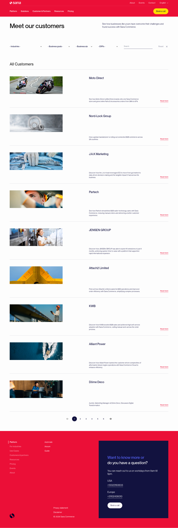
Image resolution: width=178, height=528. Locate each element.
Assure (47, 446)
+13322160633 (115, 485)
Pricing (71, 11)
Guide (47, 451)
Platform (13, 11)
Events (142, 3)
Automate (48, 442)
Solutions (25, 11)
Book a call (160, 11)
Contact (151, 3)
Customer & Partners (41, 11)
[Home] (15, 3)
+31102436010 (114, 496)
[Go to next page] (110, 418)
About (132, 3)
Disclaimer (57, 512)
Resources (59, 11)
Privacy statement (60, 508)
